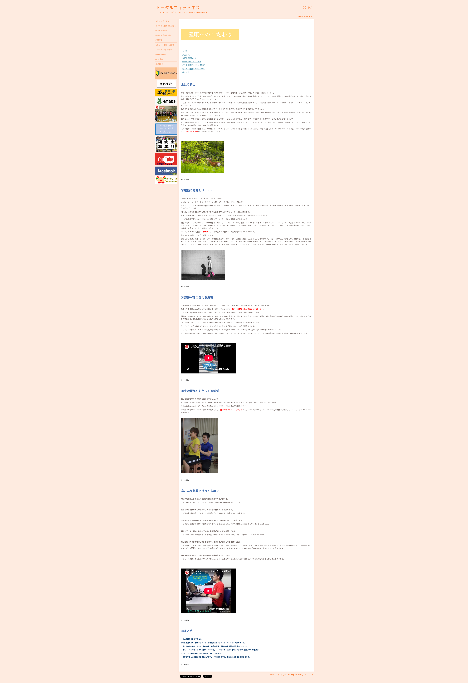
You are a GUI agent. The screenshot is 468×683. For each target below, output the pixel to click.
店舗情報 (158, 40)
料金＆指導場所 (161, 30)
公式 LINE (159, 64)
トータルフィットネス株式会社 (286, 675)
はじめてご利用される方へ (165, 26)
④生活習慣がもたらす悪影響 (193, 65)
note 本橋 (159, 59)
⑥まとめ (185, 72)
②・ (191, 58)
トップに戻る (185, 179)
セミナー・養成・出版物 (164, 45)
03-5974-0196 (307, 16)
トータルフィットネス (178, 7)
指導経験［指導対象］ (163, 35)
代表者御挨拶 (160, 54)
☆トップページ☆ (162, 21)
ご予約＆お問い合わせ (163, 49)
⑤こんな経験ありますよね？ (193, 68)
